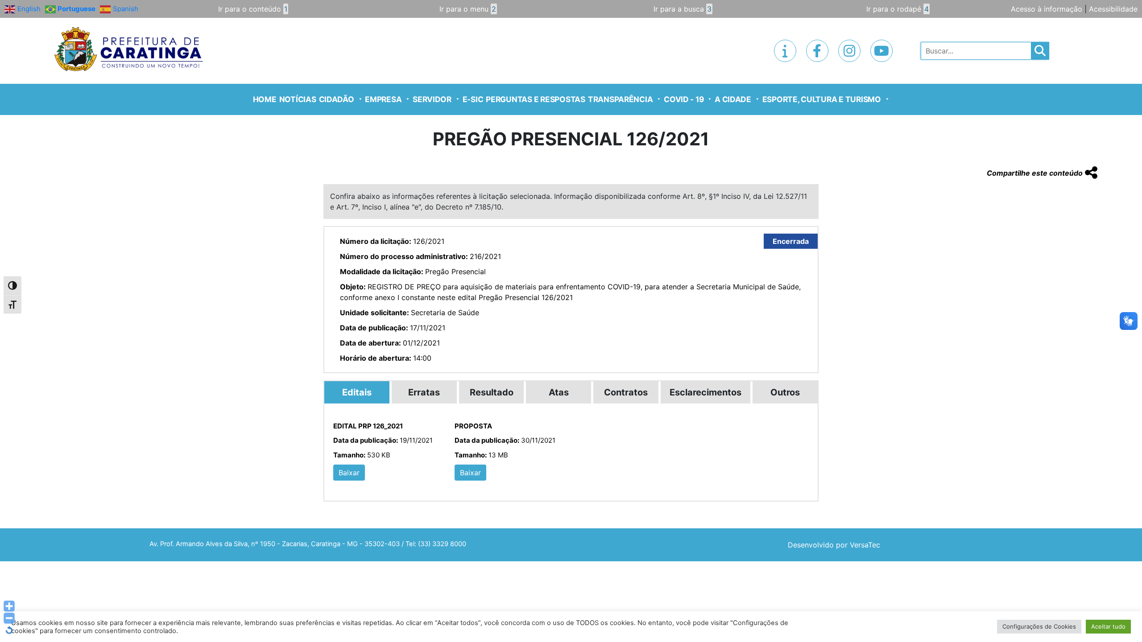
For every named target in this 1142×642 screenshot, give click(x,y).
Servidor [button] (432, 99)
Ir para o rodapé (897, 8)
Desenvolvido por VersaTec (834, 544)
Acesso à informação (1046, 8)
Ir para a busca (683, 8)
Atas (559, 392)
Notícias (297, 99)
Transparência (620, 99)
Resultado (491, 392)
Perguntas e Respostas (535, 99)
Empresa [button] (383, 99)
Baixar (349, 472)
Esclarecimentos (705, 392)
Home (265, 99)
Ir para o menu (467, 8)
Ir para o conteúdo (252, 8)
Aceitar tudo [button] (1108, 626)
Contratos (626, 392)
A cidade (733, 99)
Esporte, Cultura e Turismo (821, 99)
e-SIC (473, 99)
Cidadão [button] (336, 99)
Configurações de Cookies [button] (1039, 626)
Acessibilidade (1113, 8)
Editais (357, 392)
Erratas (424, 392)
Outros (785, 392)
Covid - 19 (683, 99)
